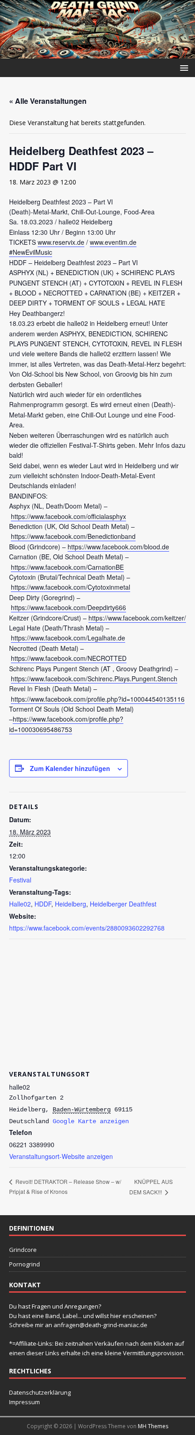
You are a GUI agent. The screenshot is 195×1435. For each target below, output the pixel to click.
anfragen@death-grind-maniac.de (100, 1325)
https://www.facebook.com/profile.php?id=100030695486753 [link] (66, 723)
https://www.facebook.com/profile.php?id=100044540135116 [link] (98, 698)
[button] (182, 67)
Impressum (24, 1402)
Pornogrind (24, 1264)
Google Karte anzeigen (91, 1121)
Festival (20, 879)
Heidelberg (70, 903)
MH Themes (153, 1426)
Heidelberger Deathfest (123, 903)
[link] (68, 516)
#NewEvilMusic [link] (30, 252)
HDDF (42, 903)
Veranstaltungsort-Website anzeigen (61, 1156)
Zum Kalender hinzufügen (70, 768)
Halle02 (20, 903)
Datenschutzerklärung (40, 1392)
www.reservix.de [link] (61, 242)
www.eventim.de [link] (113, 242)
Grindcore (23, 1250)
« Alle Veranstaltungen (48, 101)
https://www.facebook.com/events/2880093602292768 (87, 927)
